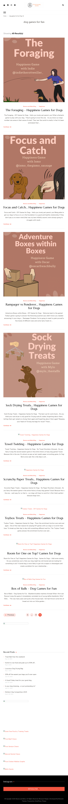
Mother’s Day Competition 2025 (16, 692)
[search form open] (63, 5)
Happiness (42, 106)
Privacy (44, 801)
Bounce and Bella (21, 799)
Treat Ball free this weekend (15, 657)
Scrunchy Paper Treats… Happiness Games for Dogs (34, 481)
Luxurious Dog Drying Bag (14, 669)
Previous (11, 615)
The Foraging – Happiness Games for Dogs (34, 110)
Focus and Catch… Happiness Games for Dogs (34, 207)
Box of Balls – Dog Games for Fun (34, 588)
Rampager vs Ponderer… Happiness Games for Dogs (34, 306)
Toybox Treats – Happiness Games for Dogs (34, 518)
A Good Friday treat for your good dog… (18, 680)
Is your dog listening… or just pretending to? (20, 686)
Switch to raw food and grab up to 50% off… (20, 663)
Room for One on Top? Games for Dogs (34, 553)
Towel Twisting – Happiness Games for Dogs (34, 444)
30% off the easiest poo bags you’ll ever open (20, 674)
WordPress (38, 801)
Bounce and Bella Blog (29, 106)
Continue (6, 127)
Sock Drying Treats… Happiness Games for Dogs (34, 407)
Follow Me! (34, 789)
